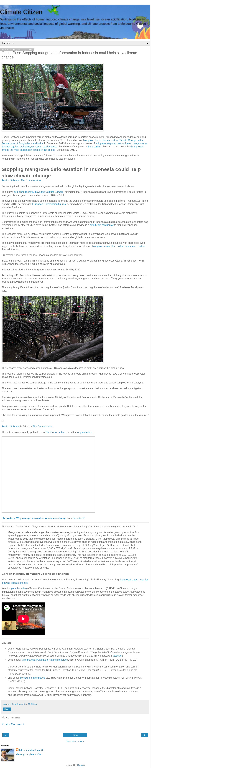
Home (75, 735)
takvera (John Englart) (31, 750)
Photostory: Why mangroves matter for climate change (34, 518)
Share (7, 709)
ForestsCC (78, 518)
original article (85, 432)
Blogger (81, 765)
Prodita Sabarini (11, 180)
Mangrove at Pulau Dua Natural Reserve (44, 659)
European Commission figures (49, 204)
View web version (75, 741)
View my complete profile (28, 754)
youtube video (19, 588)
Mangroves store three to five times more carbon (118, 246)
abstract (117, 655)
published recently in (39, 192)
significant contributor (101, 225)
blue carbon (94, 146)
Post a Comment (13, 724)
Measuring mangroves (32, 677)
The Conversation (31, 180)
